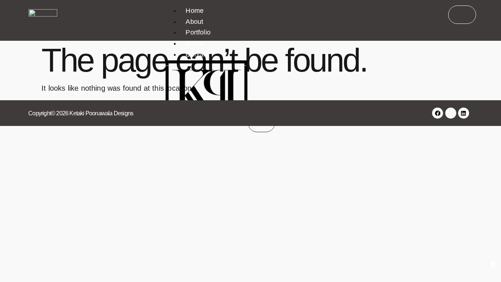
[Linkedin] (463, 113)
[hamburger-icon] (462, 15)
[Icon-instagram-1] (450, 113)
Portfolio (198, 32)
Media (195, 43)
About (194, 21)
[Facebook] (437, 113)
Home (195, 10)
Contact (197, 54)
